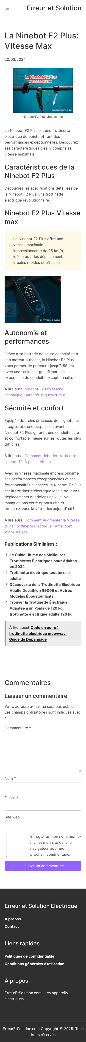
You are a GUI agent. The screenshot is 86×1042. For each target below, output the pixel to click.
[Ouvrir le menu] (7, 8)
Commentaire (18, 727)
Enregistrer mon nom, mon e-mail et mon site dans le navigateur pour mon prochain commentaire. (55, 845)
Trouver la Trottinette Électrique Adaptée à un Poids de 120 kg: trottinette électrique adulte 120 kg (41, 608)
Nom (10, 778)
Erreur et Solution (54, 8)
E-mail (12, 797)
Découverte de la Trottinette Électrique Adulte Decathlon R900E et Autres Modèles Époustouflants (45, 590)
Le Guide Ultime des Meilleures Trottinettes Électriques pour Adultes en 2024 (43, 561)
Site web (12, 817)
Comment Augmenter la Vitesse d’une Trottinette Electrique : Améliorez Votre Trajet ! (42, 526)
